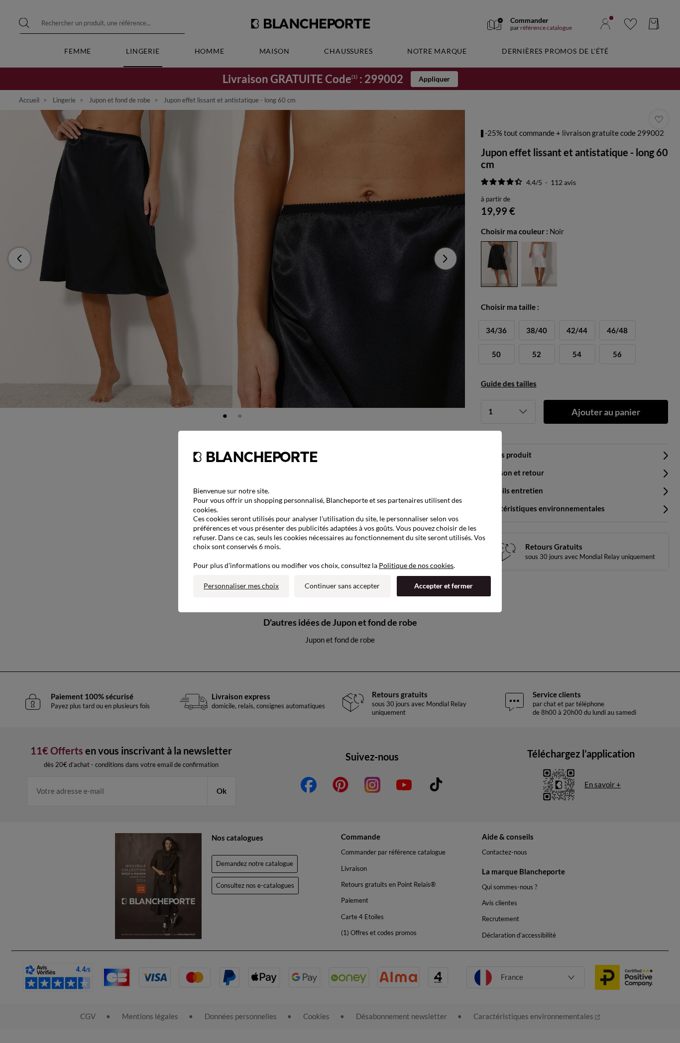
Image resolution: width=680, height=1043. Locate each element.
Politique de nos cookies (416, 565)
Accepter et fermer (443, 585)
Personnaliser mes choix (241, 585)
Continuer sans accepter (342, 585)
